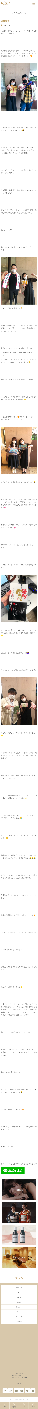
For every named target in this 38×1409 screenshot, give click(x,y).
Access (19, 1312)
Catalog (19, 1297)
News (18, 1307)
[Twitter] (27, 1390)
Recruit (18, 1317)
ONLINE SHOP (14, 1407)
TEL (5, 1406)
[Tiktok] (10, 1390)
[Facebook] (32, 1390)
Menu (19, 1302)
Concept (19, 1287)
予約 (24, 1406)
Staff (19, 1292)
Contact (19, 1321)
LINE (33, 1406)
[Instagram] (5, 1390)
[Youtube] (16, 1390)
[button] (34, 3)
